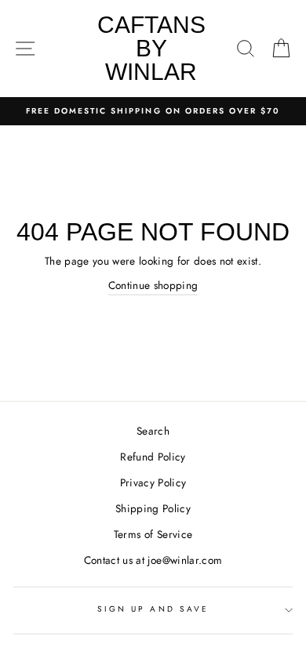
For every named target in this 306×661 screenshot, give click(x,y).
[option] (153, 111)
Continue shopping (153, 285)
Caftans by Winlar (151, 48)
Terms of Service (153, 534)
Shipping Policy (153, 508)
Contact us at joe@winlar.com (153, 560)
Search (153, 431)
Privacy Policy (153, 482)
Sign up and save (153, 609)
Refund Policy (152, 456)
